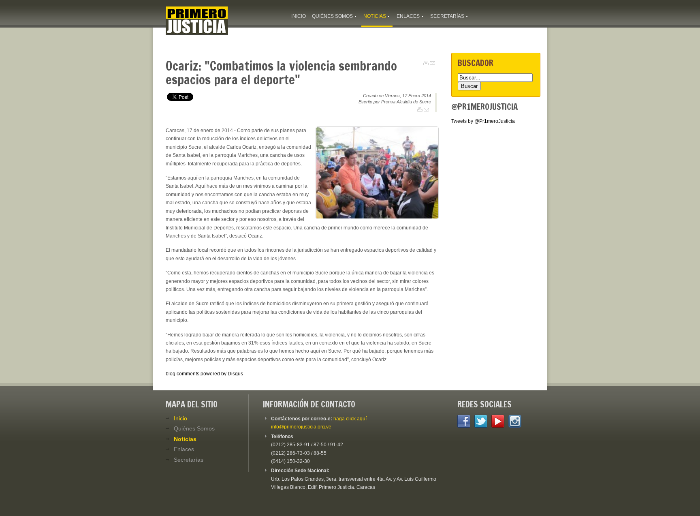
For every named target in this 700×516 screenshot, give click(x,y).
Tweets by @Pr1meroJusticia (483, 121)
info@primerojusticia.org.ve (301, 427)
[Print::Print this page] (426, 63)
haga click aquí (350, 419)
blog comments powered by (204, 374)
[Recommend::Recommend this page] (432, 63)
